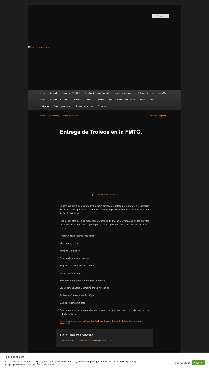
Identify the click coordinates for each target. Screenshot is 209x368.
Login (42, 99)
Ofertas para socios (62, 106)
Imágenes (44, 106)
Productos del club (84, 106)
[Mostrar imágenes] (104, 194)
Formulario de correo (123, 92)
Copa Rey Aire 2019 (71, 92)
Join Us (162, 92)
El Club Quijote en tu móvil (97, 92)
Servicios (78, 99)
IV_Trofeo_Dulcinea (145, 92)
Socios (90, 99)
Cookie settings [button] (182, 362)
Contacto (54, 92)
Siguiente (164, 115)
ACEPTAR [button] (198, 362)
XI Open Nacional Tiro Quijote (122, 99)
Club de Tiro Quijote (85, 25)
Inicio (42, 92)
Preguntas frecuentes (59, 99)
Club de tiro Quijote (70, 115)
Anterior (152, 115)
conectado (83, 340)
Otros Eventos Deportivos (96, 321)
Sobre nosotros (146, 99)
